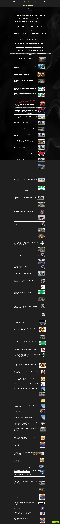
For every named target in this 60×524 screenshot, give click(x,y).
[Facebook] (44, 1)
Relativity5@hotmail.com (43, 470)
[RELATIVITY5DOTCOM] (42, 1)
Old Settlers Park (17, 141)
